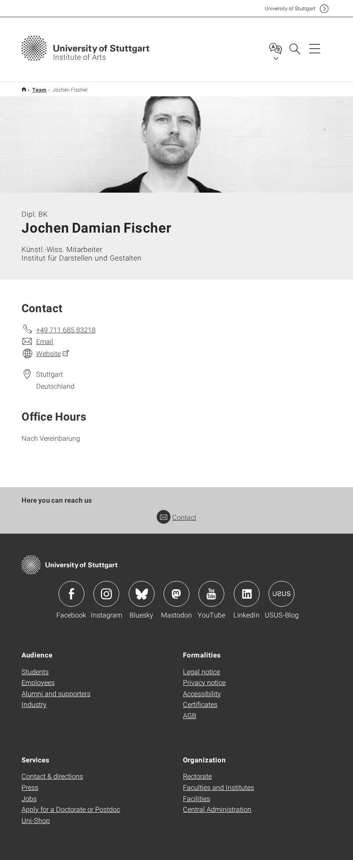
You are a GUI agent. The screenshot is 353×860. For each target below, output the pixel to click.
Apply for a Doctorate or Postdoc (71, 809)
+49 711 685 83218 (66, 329)
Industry (34, 704)
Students (35, 671)
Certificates (200, 704)
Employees (38, 682)
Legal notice (201, 671)
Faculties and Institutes (218, 787)
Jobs (29, 798)
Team (39, 89)
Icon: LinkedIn (247, 594)
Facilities (196, 798)
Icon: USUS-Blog (281, 594)
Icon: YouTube (211, 594)
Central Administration (217, 809)
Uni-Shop (36, 820)
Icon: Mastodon (176, 594)
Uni (290, 8)
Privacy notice (204, 682)
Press (30, 787)
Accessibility (202, 693)
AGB (189, 715)
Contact (184, 517)
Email (44, 341)
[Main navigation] (315, 48)
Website (48, 353)
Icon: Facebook (71, 594)
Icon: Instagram (106, 594)
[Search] (294, 48)
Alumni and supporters (56, 693)
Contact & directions (52, 775)
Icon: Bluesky (142, 594)
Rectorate (197, 775)
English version (24, 89)
